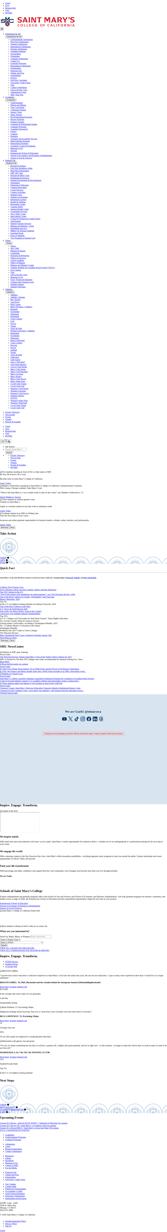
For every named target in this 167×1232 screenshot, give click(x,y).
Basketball (14, 316)
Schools (13, 151)
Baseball (13, 309)
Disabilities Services (18, 228)
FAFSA (13, 78)
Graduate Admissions (19, 59)
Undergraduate (16, 103)
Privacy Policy (11, 1224)
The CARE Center (18, 214)
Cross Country (16, 319)
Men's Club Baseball (19, 372)
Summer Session (17, 122)
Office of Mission (17, 263)
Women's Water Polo (19, 400)
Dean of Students (17, 235)
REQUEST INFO (7, 1107)
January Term (16, 112)
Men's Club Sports (18, 369)
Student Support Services (20, 223)
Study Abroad (16, 115)
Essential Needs (16, 233)
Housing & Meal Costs (19, 175)
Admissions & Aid (12, 34)
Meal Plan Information (19, 171)
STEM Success (11, 962)
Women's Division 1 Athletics (22, 331)
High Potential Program (20, 141)
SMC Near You (16, 95)
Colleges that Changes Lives (22, 282)
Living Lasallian (17, 260)
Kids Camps (15, 304)
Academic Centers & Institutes (22, 146)
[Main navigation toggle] (2, 29)
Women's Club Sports (19, 388)
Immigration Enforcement (15, 1198)
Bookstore (9, 1160)
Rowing (13, 345)
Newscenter (10, 415)
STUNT (13, 398)
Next (12, 527)
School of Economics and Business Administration (31, 155)
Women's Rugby (17, 396)
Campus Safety (16, 207)
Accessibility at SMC (14, 1191)
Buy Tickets (15, 299)
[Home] (37, 26)
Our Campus (15, 270)
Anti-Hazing (15, 221)
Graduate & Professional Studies (23, 124)
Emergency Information (15, 1196)
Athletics (9, 289)
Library (13, 131)
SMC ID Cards (16, 173)
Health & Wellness (18, 202)
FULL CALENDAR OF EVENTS (14, 1130)
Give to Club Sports (18, 367)
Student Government (19, 197)
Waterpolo (14, 314)
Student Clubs (16, 195)
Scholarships (15, 54)
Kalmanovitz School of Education (24, 153)
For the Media (11, 1168)
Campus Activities (17, 192)
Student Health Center (19, 209)
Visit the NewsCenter (9, 693)
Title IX (8, 1226)
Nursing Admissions (18, 49)
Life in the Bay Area (18, 90)
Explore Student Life (18, 987)
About (7, 240)
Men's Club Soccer (18, 379)
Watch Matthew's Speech (10, 497)
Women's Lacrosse (18, 391)
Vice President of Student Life (22, 238)
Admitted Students (18, 51)
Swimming (14, 312)
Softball (13, 350)
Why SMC (14, 248)
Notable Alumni (17, 284)
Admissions (10, 1144)
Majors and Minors (18, 105)
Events (8, 417)
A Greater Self (11, 966)
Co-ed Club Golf (17, 386)
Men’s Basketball (90, 578)
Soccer (13, 324)
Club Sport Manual (18, 364)
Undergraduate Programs (15, 1137)
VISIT (2, 562)
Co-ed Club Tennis (18, 405)
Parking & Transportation (15, 1189)
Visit (7, 10)
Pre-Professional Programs (21, 117)
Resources (9, 1156)
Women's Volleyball (18, 403)
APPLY (3, 558)
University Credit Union (20, 83)
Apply (7, 3)
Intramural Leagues (18, 199)
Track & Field (16, 328)
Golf (12, 321)
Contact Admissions (18, 87)
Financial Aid (16, 71)
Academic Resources (19, 129)
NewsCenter (15, 458)
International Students (19, 143)
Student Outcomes (18, 287)
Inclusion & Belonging (19, 255)
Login (2, 1230)
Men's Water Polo (17, 381)
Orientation (15, 56)
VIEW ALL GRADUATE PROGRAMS (17, 948)
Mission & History (18, 251)
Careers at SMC (11, 1165)
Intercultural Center (18, 216)
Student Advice (11, 964)
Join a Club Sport (17, 362)
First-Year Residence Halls (21, 168)
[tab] (86, 962)
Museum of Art (16, 148)
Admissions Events (18, 92)
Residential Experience (19, 178)
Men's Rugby (16, 376)
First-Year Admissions (19, 42)
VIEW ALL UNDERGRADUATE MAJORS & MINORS (24, 950)
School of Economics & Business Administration (20, 906)
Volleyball (14, 357)
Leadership (15, 253)
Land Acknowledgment (15, 1194)
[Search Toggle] (5, 441)
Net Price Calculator (18, 80)
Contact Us (15, 61)
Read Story (4, 987)
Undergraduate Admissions (21, 39)
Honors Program (17, 119)
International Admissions (20, 47)
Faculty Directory (12, 412)
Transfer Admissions (18, 44)
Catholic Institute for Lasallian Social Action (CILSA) (32, 267)
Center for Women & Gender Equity (25, 219)
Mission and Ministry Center (22, 226)
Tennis (13, 326)
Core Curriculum (17, 107)
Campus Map (10, 1186)
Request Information (13, 1149)
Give (7, 5)
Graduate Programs (18, 63)
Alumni (8, 419)
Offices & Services (18, 258)
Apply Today (5, 483)
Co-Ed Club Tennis (18, 384)
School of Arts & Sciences (21, 158)
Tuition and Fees (17, 73)
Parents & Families (13, 422)
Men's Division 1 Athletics (21, 307)
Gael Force (15, 302)
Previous (4, 527)
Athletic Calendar (17, 297)
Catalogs (14, 134)
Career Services (16, 190)
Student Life (10, 160)
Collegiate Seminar (18, 110)
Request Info (10, 8)
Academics (9, 97)
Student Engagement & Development (25, 180)
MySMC (9, 13)
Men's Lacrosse (16, 374)
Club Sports (15, 360)
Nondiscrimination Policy (15, 1221)
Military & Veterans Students (22, 231)
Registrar (14, 136)
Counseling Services (18, 211)
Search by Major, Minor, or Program (15, 936)
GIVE (2, 560)
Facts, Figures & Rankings (21, 280)
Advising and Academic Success (23, 139)
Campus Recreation (18, 187)
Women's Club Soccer (19, 393)
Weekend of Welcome (19, 185)
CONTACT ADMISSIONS (11, 1109)
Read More (4, 662)
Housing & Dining (18, 166)
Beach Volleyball (17, 340)
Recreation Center (17, 204)
